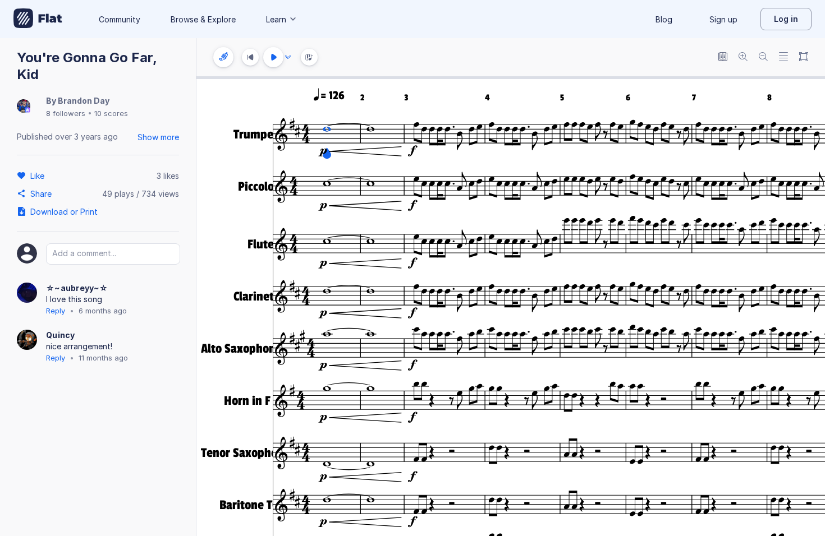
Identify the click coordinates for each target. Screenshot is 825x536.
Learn (276, 19)
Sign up (723, 19)
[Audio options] (287, 57)
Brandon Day (83, 100)
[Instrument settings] (223, 57)
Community (119, 19)
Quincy (60, 335)
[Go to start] (250, 57)
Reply (55, 310)
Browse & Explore (203, 19)
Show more (158, 137)
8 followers (65, 113)
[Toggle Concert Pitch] (723, 57)
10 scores (111, 113)
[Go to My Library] (37, 19)
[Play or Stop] (273, 57)
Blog (664, 19)
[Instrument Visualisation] (309, 57)
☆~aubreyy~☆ (77, 288)
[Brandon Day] (23, 106)
